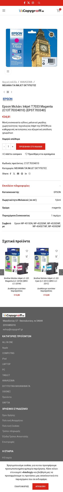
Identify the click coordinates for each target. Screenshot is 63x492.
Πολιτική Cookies (10, 426)
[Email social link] (18, 174)
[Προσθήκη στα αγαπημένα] (27, 251)
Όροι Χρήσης (8, 415)
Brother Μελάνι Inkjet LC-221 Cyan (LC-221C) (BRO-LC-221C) (46, 281)
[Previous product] (4, 92)
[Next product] (11, 92)
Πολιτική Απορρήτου (12, 420)
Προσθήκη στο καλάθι (30, 146)
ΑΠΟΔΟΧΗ (40, 486)
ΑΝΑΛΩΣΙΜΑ (26, 82)
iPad (4, 358)
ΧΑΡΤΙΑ (6, 402)
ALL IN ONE (7, 342)
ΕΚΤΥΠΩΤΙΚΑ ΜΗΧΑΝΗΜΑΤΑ (16, 386)
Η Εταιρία (7, 457)
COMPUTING (8, 353)
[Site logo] (31, 10)
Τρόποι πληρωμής (11, 431)
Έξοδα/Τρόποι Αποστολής (15, 436)
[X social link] (28, 2)
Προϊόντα (6, 397)
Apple (5, 348)
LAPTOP (6, 364)
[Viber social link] (30, 174)
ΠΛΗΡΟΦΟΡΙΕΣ (22, 486)
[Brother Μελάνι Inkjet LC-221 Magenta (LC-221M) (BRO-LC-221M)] (16, 261)
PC (3, 369)
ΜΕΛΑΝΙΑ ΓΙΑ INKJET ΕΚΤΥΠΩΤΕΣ (19, 85)
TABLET (6, 375)
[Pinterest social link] (22, 174)
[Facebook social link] (24, 2)
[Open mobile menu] (4, 10)
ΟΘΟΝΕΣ (6, 391)
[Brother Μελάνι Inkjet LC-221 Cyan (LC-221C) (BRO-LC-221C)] (46, 261)
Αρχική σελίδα (9, 82)
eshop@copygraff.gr (13, 329)
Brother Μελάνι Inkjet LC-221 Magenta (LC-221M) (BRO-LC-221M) (16, 281)
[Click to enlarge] (8, 71)
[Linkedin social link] (26, 174)
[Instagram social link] (33, 2)
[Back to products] (8, 92)
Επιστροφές (8, 442)
